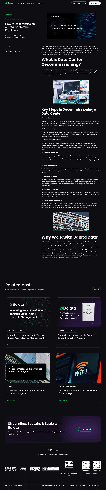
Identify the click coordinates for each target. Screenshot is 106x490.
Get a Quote (95, 3)
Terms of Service (85, 485)
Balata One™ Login (79, 3)
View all (96, 289)
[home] (10, 3)
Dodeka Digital (18, 485)
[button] (21, 3)
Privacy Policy (74, 485)
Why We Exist (52, 455)
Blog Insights (63, 455)
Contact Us (42, 455)
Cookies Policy (96, 485)
